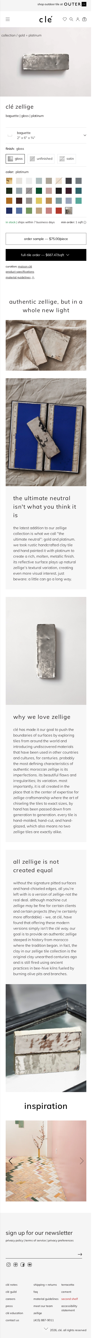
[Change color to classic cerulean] (19, 210)
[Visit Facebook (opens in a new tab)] (22, 1264)
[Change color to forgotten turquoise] (78, 200)
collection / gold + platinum (21, 35)
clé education (14, 1313)
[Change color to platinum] (68, 210)
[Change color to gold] (9, 180)
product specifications (20, 271)
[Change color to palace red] (58, 210)
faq (35, 1292)
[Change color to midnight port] (68, 190)
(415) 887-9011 (43, 1320)
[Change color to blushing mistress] (48, 210)
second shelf (69, 1299)
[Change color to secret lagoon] (38, 190)
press (9, 1306)
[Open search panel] (71, 19)
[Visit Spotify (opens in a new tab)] (30, 1264)
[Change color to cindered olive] (9, 190)
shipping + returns (45, 1284)
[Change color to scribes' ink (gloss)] (58, 190)
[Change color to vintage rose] (48, 190)
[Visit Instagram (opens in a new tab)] (8, 1264)
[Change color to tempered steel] (78, 180)
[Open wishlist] (64, 19)
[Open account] (78, 19)
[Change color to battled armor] (68, 180)
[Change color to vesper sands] (38, 210)
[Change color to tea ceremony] (38, 180)
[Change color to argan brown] (19, 200)
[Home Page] (46, 19)
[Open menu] (7, 19)
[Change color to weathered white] (19, 180)
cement (66, 1292)
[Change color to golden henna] (9, 200)
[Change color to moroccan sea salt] (29, 180)
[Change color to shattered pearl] (19, 190)
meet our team (43, 1306)
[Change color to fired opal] (78, 190)
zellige (37, 1313)
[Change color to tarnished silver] (29, 200)
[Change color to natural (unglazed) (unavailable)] (58, 180)
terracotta (67, 1284)
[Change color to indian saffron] (38, 200)
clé (60, 1330)
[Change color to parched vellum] (48, 180)
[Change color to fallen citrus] (29, 210)
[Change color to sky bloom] (68, 200)
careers (10, 1299)
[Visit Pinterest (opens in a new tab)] (15, 1264)
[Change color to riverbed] (48, 200)
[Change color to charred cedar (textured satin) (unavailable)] (29, 190)
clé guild (11, 1292)
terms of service (35, 1240)
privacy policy (14, 1240)
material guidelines (18, 277)
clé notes (11, 1284)
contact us (12, 1320)
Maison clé (25, 266)
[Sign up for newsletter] (46, 1254)
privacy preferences (61, 1240)
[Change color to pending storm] (58, 200)
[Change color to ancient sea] (9, 210)
